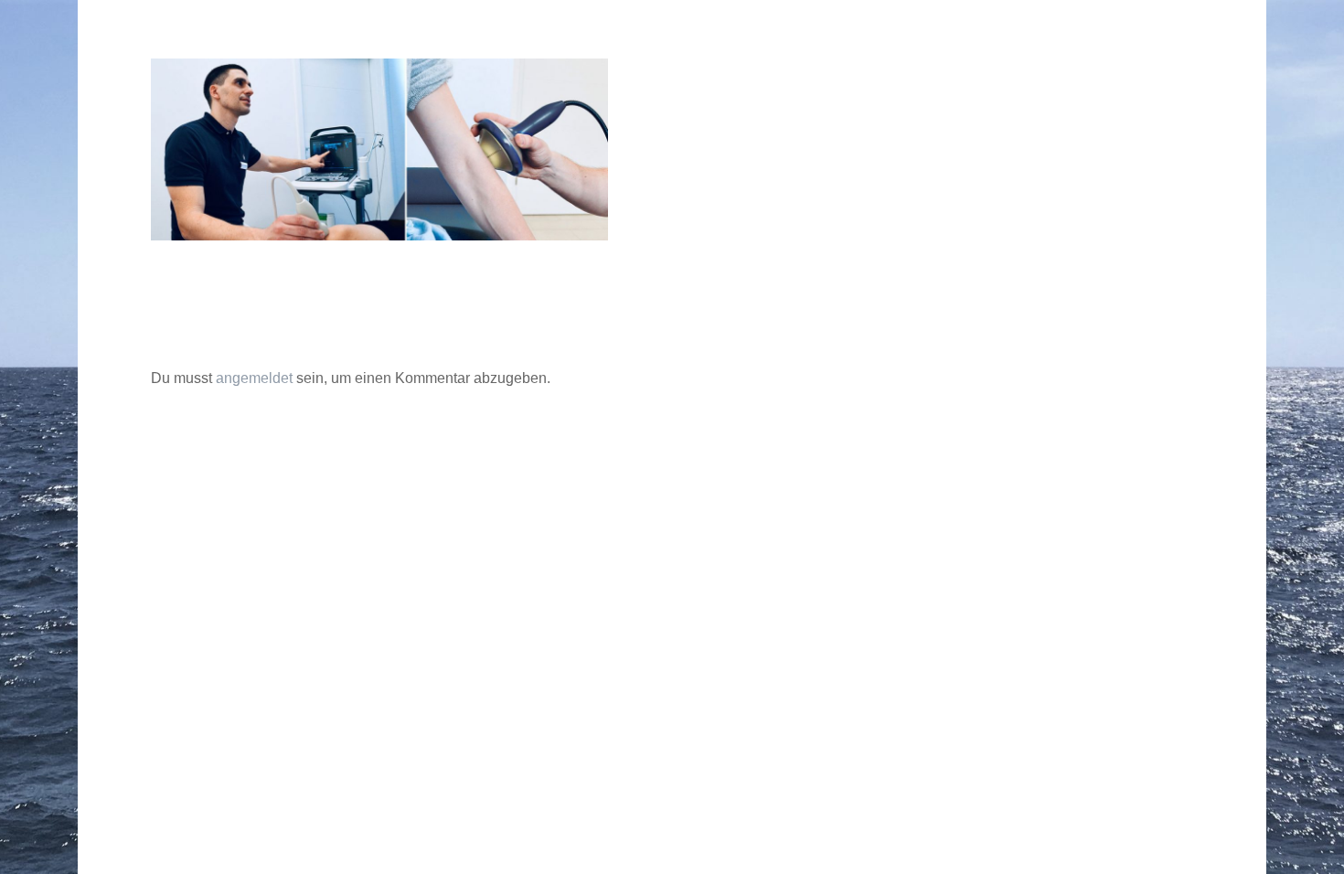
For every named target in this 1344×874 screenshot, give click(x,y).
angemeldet (254, 378)
